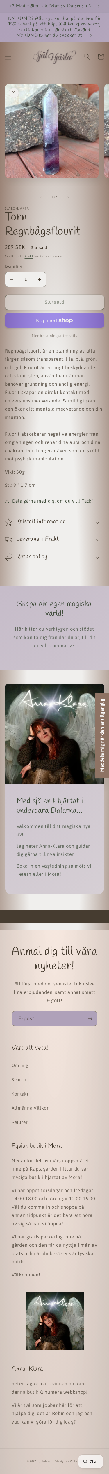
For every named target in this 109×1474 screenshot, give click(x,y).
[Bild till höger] (68, 197)
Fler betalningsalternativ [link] (55, 336)
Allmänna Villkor (30, 1107)
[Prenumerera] (90, 1018)
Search (19, 1079)
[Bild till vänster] (41, 197)
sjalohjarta (45, 1461)
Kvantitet (14, 266)
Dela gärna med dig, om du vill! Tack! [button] (52, 500)
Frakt (29, 256)
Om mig (20, 1065)
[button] (8, 57)
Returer (20, 1122)
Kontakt (20, 1093)
